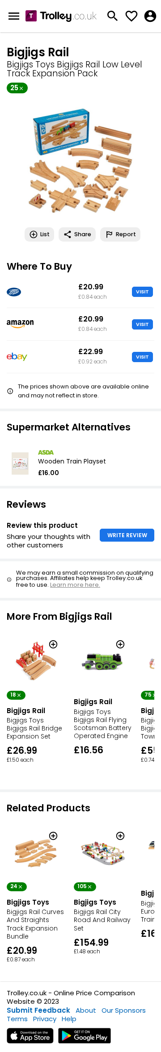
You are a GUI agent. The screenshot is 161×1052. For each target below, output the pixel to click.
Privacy (44, 1018)
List (45, 234)
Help (69, 1018)
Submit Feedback (38, 1010)
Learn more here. (75, 584)
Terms (17, 1018)
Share (82, 234)
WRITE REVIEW (127, 535)
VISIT (142, 291)
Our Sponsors (124, 1010)
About (86, 1010)
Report (126, 234)
